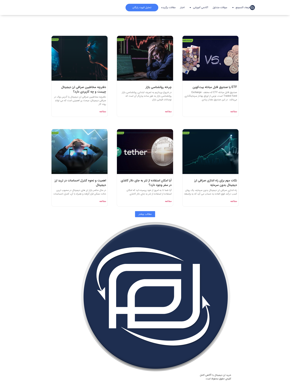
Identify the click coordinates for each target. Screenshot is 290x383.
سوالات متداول (220, 7)
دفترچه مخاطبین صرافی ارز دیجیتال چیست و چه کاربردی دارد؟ (83, 89)
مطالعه (233, 111)
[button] (145, 214)
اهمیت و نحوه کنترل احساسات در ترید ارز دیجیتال (80, 182)
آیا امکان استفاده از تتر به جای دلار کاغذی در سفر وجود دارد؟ (146, 182)
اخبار (182, 7)
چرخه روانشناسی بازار (159, 87)
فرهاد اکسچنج (243, 7)
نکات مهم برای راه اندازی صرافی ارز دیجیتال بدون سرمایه (215, 182)
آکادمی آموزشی (200, 7)
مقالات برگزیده (168, 7)
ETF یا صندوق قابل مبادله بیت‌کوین (215, 87)
